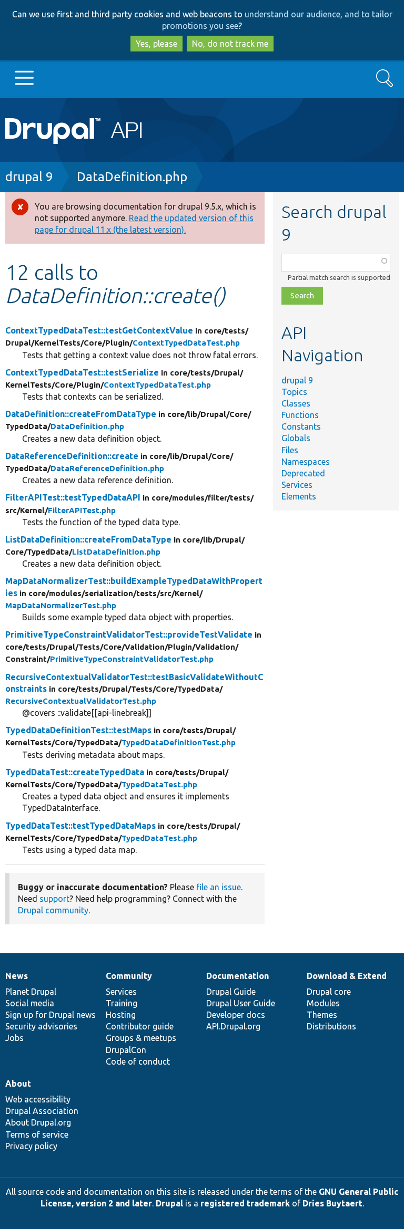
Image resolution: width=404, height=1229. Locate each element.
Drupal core (329, 991)
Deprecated (303, 473)
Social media (29, 1003)
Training (121, 1003)
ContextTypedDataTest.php (186, 342)
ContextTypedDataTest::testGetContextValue (99, 330)
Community (129, 976)
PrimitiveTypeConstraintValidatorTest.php (132, 658)
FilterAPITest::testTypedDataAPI (72, 497)
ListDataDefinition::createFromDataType (88, 539)
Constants (301, 426)
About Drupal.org (38, 1122)
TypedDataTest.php (159, 784)
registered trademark (245, 1203)
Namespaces (305, 461)
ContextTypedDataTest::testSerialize (82, 372)
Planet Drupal (30, 991)
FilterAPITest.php (82, 510)
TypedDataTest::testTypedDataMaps (80, 825)
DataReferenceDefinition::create (71, 456)
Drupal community (53, 910)
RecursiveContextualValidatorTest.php (80, 700)
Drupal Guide (231, 991)
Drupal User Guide (240, 1003)
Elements (298, 496)
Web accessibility (37, 1099)
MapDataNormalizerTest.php (60, 605)
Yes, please (156, 43)
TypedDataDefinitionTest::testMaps (78, 730)
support (54, 898)
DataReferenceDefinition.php (107, 468)
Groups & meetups (141, 1038)
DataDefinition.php (132, 177)
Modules (323, 1003)
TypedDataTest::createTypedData (74, 772)
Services (296, 484)
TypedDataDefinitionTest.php (179, 742)
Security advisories (41, 1026)
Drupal (169, 1203)
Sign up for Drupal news (50, 1014)
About (18, 1083)
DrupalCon (126, 1050)
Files (289, 450)
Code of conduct (138, 1061)
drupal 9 (29, 177)
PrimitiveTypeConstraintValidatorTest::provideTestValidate (128, 634)
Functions (300, 415)
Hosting (121, 1014)
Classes (295, 403)
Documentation (237, 976)
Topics (294, 392)
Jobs (14, 1038)
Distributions (331, 1026)
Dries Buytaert (332, 1203)
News (16, 976)
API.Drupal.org (233, 1026)
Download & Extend (347, 976)
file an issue (218, 887)
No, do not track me (230, 43)
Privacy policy (31, 1146)
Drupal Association (41, 1111)
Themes (322, 1014)
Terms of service (36, 1134)
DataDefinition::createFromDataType (80, 414)
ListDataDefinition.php (116, 551)
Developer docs (235, 1014)
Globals (295, 438)
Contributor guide (140, 1026)
